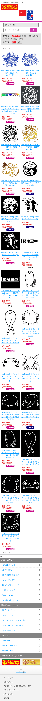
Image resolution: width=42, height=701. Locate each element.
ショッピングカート (10, 580)
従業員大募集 (8, 650)
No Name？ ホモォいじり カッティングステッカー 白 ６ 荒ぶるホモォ (30, 499)
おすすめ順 (16, 36)
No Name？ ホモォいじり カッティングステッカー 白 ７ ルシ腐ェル (10, 537)
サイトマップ (8, 678)
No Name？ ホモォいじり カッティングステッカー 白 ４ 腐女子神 (30, 462)
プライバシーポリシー (11, 690)
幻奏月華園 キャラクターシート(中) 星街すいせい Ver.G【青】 (10, 73)
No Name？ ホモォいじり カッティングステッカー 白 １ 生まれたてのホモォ (10, 415)
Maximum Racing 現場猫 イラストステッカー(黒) (30, 218)
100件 (19, 42)
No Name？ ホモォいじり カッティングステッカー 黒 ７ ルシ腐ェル (30, 377)
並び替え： (6, 36)
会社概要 (7, 698)
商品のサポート (8, 610)
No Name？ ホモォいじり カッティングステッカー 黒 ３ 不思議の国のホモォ (30, 294)
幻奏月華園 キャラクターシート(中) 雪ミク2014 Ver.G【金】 (30, 147)
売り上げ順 (18, 39)
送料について (8, 595)
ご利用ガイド (8, 682)
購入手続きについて (10, 585)
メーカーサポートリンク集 (13, 620)
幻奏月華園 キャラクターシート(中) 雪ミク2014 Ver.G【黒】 (10, 147)
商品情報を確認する (10, 575)
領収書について (8, 565)
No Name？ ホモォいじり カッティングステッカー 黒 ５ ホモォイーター (30, 332)
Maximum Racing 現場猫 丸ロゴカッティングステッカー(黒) (30, 183)
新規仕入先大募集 (9, 645)
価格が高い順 (7, 39)
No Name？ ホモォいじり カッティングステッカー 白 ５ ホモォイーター (10, 499)
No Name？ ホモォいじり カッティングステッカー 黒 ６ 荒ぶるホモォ (10, 377)
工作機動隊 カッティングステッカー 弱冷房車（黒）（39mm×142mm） (30, 255)
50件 (13, 42)
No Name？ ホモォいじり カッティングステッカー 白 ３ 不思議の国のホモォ (10, 454)
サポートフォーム (9, 615)
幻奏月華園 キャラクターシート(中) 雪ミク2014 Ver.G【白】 (30, 109)
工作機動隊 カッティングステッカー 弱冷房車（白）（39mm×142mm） (10, 294)
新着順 (24, 36)
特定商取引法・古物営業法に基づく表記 (17, 686)
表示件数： (6, 42)
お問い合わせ (8, 694)
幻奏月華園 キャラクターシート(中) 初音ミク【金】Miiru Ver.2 (10, 183)
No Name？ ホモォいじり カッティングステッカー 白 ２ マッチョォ (30, 415)
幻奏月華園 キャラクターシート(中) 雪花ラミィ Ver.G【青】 (30, 73)
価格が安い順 (33, 36)
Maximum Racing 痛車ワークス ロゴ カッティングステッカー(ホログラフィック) (10, 110)
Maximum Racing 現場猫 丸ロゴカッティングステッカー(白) (10, 219)
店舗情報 (6, 640)
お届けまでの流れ (9, 590)
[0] (29, 18)
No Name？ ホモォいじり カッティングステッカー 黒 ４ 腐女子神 (10, 340)
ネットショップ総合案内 (12, 625)
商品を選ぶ (7, 570)
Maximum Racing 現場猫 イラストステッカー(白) (10, 253)
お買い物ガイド (8, 630)
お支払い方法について (11, 600)
